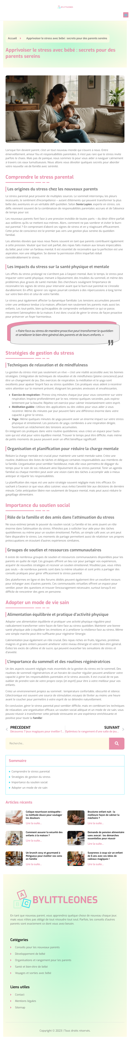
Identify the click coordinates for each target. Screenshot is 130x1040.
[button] (125, 14)
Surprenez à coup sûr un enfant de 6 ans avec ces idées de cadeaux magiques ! (105, 856)
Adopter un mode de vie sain (29, 788)
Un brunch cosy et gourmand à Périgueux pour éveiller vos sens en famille (44, 856)
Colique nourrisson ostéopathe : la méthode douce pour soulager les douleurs (44, 815)
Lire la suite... (34, 823)
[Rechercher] (117, 744)
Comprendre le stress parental (31, 771)
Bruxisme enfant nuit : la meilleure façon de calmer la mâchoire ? (103, 815)
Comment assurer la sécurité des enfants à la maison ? (44, 834)
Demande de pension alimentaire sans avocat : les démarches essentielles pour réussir (106, 835)
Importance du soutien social (30, 782)
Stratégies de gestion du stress (31, 777)
